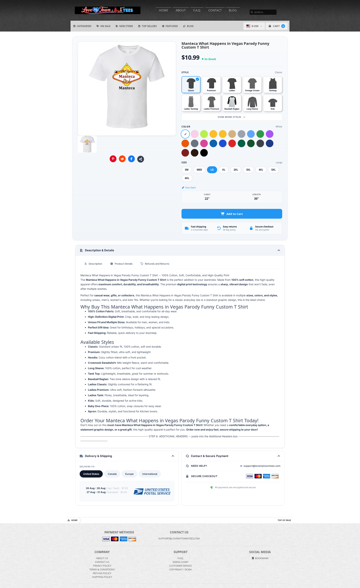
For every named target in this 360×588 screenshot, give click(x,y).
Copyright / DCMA (180, 569)
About (181, 10)
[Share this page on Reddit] (122, 158)
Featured (172, 26)
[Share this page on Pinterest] (113, 158)
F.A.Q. (197, 10)
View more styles (230, 117)
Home (163, 10)
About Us (102, 558)
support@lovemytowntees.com (262, 465)
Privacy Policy (102, 565)
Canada (112, 473)
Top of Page (284, 520)
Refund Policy (102, 573)
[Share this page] (140, 159)
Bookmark (261, 558)
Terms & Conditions (102, 569)
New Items (126, 26)
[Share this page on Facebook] (131, 158)
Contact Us (102, 562)
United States (91, 473)
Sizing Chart (180, 562)
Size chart (190, 187)
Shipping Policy (102, 577)
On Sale (105, 26)
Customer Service (180, 565)
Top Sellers (149, 26)
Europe (129, 473)
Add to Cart (234, 214)
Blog (233, 10)
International (149, 473)
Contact (215, 10)
